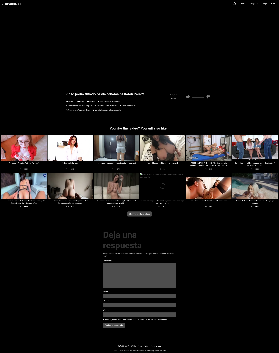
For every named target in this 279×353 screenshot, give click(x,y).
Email (105, 301)
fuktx (273, 4)
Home (243, 4)
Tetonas (92, 101)
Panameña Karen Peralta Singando (80, 106)
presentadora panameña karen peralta (107, 110)
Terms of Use (156, 346)
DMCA (133, 346)
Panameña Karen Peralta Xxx (107, 106)
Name (106, 291)
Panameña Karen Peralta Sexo (110, 101)
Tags (265, 4)
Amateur (71, 101)
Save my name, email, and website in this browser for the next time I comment (136, 320)
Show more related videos (139, 214)
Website (106, 310)
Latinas (81, 101)
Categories (254, 4)
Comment (107, 261)
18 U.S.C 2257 (123, 346)
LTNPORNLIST (11, 3)
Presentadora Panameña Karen (79, 110)
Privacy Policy (143, 346)
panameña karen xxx (128, 106)
